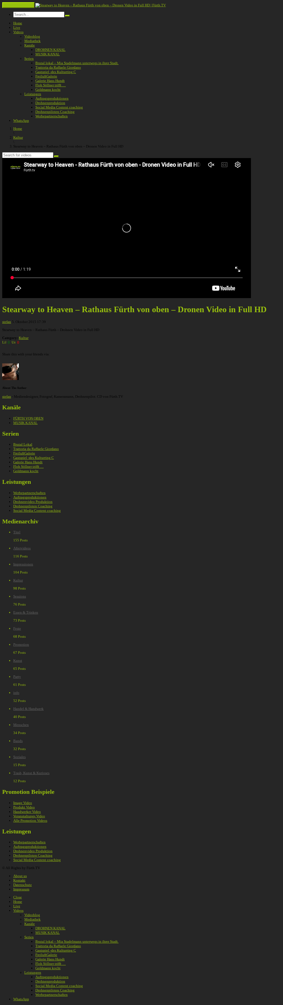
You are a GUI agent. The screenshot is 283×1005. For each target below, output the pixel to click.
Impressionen (23, 564)
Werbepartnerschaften (51, 116)
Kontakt (19, 880)
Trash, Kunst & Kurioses (31, 773)
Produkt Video (24, 807)
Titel (16, 532)
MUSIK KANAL (47, 54)
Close (17, 897)
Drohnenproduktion (50, 103)
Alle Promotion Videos (30, 820)
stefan (6, 322)
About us (20, 876)
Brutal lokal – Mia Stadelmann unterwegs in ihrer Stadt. (77, 63)
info (16, 693)
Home (17, 23)
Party (17, 677)
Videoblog (32, 36)
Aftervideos (22, 548)
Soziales (19, 757)
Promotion (21, 644)
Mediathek (32, 41)
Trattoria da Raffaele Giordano (58, 67)
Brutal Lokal (22, 444)
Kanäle (29, 45)
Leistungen (32, 94)
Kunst (17, 660)
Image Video (22, 803)
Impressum (21, 889)
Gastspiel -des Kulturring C (55, 72)
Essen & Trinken (25, 612)
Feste (17, 628)
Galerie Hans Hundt (50, 81)
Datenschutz (22, 885)
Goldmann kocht (48, 89)
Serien (29, 58)
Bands (18, 741)
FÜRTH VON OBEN (28, 418)
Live (16, 27)
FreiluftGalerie (46, 76)
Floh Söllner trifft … (50, 85)
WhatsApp (21, 120)
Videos (18, 32)
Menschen (21, 725)
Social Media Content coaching (59, 107)
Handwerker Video (27, 812)
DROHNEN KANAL (50, 50)
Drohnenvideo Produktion (33, 502)
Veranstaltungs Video (29, 816)
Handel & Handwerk (28, 709)
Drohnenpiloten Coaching (55, 112)
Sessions (19, 596)
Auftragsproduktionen (52, 98)
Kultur (23, 338)
